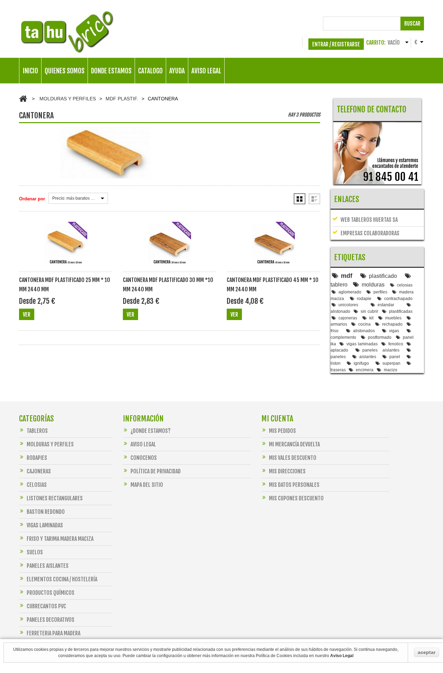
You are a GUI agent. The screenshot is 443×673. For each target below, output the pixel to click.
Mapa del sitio (146, 484)
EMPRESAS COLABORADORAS (370, 233)
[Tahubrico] (67, 32)
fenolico (395, 344)
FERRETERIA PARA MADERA (53, 633)
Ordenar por (32, 198)
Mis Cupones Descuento (296, 498)
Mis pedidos (282, 430)
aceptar (426, 652)
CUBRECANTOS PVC (46, 606)
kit (371, 318)
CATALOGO (150, 71)
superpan (391, 363)
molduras (373, 284)
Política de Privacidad (155, 471)
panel (394, 356)
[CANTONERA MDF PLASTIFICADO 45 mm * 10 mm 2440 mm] (273, 247)
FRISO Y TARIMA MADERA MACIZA (60, 538)
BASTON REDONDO (46, 511)
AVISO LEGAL (206, 71)
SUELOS (35, 552)
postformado (379, 337)
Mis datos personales (294, 484)
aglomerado (349, 292)
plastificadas (401, 311)
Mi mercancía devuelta (294, 444)
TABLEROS (37, 430)
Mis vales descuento (292, 457)
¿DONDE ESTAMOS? (150, 430)
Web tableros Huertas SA (369, 219)
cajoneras (347, 318)
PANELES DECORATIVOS (50, 619)
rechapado (392, 324)
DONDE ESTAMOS (111, 71)
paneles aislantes (380, 350)
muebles (393, 318)
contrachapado (398, 298)
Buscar (412, 23)
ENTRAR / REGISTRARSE (336, 44)
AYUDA (177, 71)
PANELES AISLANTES (48, 565)
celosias (405, 285)
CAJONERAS (39, 471)
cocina (364, 324)
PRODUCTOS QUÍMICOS (50, 592)
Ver (26, 314)
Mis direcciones (287, 471)
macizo (390, 369)
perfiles (380, 292)
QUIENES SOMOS (64, 71)
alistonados (364, 330)
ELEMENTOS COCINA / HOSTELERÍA (62, 579)
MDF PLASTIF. (122, 98)
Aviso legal (143, 444)
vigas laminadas (362, 344)
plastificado (383, 276)
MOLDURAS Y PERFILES (67, 98)
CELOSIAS (37, 484)
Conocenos (143, 457)
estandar (386, 304)
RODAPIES (37, 457)
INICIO (30, 71)
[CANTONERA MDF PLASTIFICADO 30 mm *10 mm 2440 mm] (169, 247)
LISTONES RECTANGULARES (55, 498)
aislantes (367, 356)
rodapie (364, 298)
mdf (346, 275)
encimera (364, 369)
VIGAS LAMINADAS (45, 525)
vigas (394, 330)
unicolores (348, 304)
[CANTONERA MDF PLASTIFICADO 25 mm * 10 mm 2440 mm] (65, 247)
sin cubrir (369, 311)
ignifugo (361, 363)
